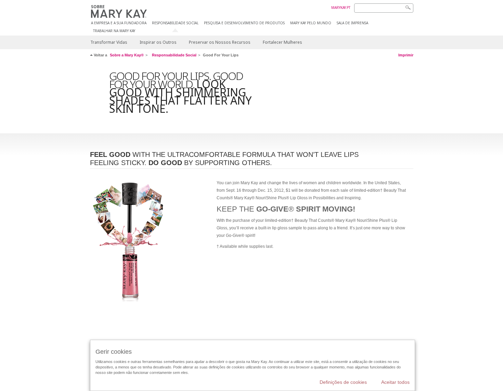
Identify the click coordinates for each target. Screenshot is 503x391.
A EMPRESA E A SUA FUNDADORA (118, 23)
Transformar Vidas (108, 42)
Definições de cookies (343, 382)
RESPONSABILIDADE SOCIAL (175, 23)
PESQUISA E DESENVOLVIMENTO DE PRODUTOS (244, 23)
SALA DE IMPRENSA (352, 23)
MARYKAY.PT (340, 7)
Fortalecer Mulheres (282, 42)
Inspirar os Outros (158, 42)
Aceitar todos (395, 382)
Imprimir (405, 55)
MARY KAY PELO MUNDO (310, 23)
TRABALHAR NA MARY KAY (114, 31)
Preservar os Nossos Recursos (219, 42)
